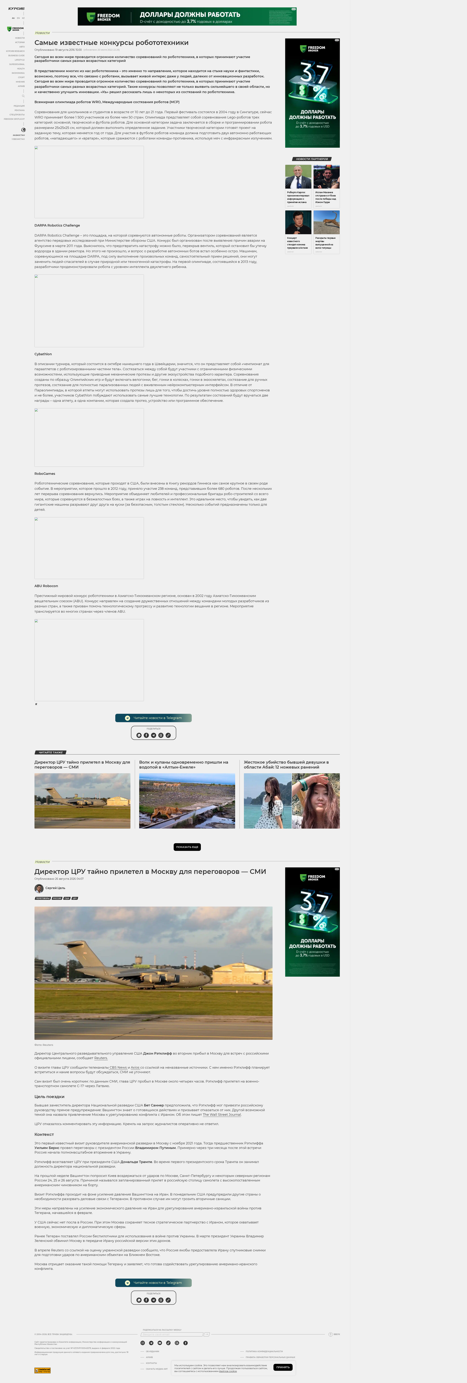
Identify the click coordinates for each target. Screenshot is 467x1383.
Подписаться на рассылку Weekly (162, 1330)
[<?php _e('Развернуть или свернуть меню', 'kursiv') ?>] (23, 130)
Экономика (18, 73)
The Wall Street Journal (222, 1115)
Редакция (19, 106)
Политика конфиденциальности (264, 1352)
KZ (23, 18)
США (67, 898)
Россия (57, 898)
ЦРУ (75, 898)
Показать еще (187, 847)
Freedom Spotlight (14, 119)
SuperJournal (17, 64)
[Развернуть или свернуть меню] (23, 96)
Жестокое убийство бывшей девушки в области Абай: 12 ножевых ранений (286, 764)
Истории (20, 42)
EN (18, 18)
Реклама (20, 110)
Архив (21, 86)
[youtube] (160, 1343)
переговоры (43, 898)
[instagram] (142, 1343)
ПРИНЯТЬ (283, 1367)
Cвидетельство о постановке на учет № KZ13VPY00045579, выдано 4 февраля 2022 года (77, 1348)
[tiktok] (168, 1343)
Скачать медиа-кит (157, 1369)
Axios (135, 1068)
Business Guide (16, 55)
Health (21, 69)
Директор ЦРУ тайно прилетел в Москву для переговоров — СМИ (82, 764)
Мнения (20, 82)
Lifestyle (20, 60)
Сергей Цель (55, 888)
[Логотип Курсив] (16, 8)
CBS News (118, 1068)
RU (13, 18)
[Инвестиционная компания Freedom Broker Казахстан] (15, 29)
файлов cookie (228, 1371)
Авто (22, 47)
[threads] (177, 1343)
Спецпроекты (17, 115)
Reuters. (101, 1058)
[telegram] (151, 1343)
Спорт (21, 77)
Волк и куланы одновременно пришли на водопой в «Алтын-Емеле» (183, 764)
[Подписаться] (206, 1334)
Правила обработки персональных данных (270, 1357)
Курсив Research (15, 51)
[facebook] (185, 1343)
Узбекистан (18, 139)
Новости (20, 38)
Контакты (151, 1363)
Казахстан (19, 135)
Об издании (152, 1352)
